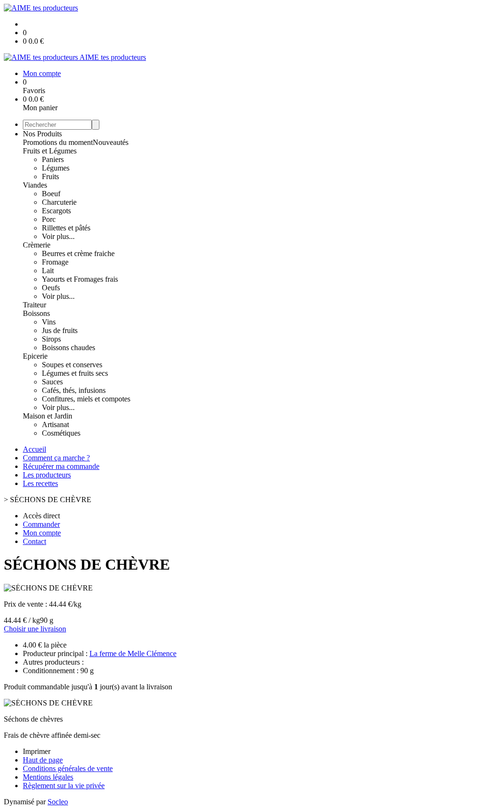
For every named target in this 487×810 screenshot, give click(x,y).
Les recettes (40, 483)
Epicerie (35, 356)
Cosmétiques (61, 433)
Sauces (52, 382)
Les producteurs (47, 475)
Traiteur (34, 305)
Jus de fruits (60, 330)
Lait (48, 271)
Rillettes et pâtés (66, 228)
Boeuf (51, 194)
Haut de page (43, 760)
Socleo (58, 802)
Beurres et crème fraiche (78, 253)
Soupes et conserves (72, 365)
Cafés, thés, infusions (74, 390)
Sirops (51, 339)
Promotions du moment (58, 142)
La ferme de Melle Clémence (132, 653)
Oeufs (51, 288)
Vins (49, 322)
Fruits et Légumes (50, 151)
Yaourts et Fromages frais (80, 279)
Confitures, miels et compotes (86, 399)
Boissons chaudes (68, 347)
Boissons (36, 313)
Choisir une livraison (35, 629)
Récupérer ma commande (61, 466)
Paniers (53, 159)
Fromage (55, 262)
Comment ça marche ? (56, 458)
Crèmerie (36, 245)
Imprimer (36, 751)
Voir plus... (58, 236)
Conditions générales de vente (68, 768)
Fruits (50, 176)
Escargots (56, 211)
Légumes (55, 168)
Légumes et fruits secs (75, 373)
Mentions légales (48, 777)
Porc (49, 219)
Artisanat (55, 424)
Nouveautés (110, 142)
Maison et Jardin (47, 416)
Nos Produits (42, 134)
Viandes (35, 185)
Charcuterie (59, 202)
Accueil (34, 449)
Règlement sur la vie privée (64, 785)
